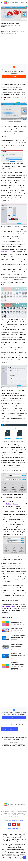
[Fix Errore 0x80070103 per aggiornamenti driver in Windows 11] (5, 638)
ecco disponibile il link (8, 606)
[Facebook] (9, 824)
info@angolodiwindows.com (16, 820)
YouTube (8, 504)
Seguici (14, 717)
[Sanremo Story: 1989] (5, 623)
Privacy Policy (10, 828)
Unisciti (14, 76)
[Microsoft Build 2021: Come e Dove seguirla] (5, 630)
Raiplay (15, 504)
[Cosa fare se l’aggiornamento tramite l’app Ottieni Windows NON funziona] (5, 666)
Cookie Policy (18, 828)
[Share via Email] (22, 725)
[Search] (26, 2)
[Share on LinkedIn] (16, 725)
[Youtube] (14, 824)
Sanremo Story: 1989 (16, 622)
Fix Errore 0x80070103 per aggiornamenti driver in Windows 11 (18, 637)
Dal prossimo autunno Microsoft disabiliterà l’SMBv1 (17, 646)
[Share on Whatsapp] (19, 725)
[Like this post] (11, 725)
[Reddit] (18, 824)
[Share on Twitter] (14, 725)
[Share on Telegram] (21, 725)
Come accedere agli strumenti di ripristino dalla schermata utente (18, 655)
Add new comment (10, 729)
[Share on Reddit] (17, 725)
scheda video (4, 251)
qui (6, 588)
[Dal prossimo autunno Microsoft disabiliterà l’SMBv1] (5, 647)
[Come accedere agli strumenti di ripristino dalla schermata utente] (5, 656)
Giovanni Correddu (6, 31)
